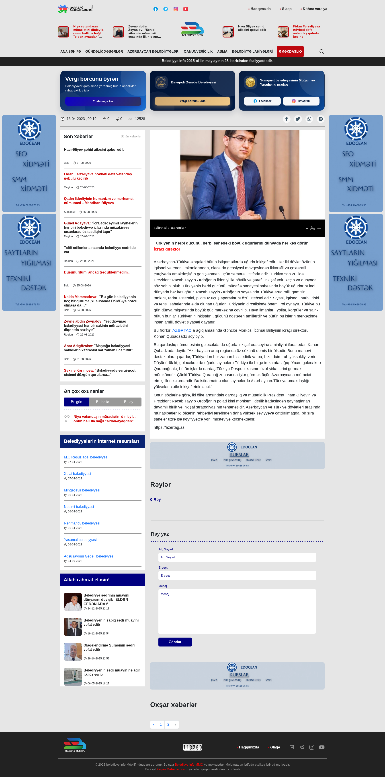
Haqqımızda (261, 9)
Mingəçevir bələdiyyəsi (82, 490)
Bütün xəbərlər (131, 136)
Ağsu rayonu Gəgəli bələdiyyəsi (89, 556)
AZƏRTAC (181, 330)
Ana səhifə (70, 51)
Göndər (175, 642)
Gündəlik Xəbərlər (104, 51)
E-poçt (163, 567)
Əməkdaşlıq (290, 51)
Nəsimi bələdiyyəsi (79, 507)
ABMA (222, 51)
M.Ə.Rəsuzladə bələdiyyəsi (86, 457)
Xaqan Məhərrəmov (171, 769)
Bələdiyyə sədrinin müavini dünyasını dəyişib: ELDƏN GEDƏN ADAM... (106, 599)
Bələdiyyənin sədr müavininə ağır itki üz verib (112, 672)
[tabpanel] (237, 456)
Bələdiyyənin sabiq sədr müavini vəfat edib (111, 622)
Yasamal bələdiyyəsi (80, 540)
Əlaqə (287, 9)
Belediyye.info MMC (189, 764)
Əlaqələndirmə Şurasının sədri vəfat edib (109, 647)
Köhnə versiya (315, 9)
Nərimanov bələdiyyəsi (82, 523)
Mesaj (162, 586)
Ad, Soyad (165, 549)
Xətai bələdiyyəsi (78, 474)
